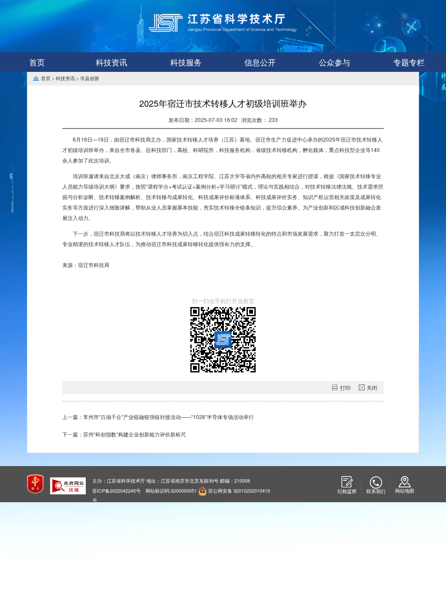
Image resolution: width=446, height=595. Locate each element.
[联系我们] (376, 482)
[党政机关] (35, 483)
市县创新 (89, 78)
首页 (37, 62)
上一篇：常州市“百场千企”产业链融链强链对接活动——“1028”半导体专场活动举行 (158, 416)
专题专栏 (409, 62)
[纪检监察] (347, 481)
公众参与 (334, 62)
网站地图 (404, 490)
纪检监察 (347, 491)
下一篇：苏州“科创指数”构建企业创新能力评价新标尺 (124, 434)
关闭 (372, 387)
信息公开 (260, 62)
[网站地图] (404, 482)
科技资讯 (111, 62)
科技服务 (186, 62)
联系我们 (375, 491)
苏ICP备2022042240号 (116, 490)
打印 (345, 387)
